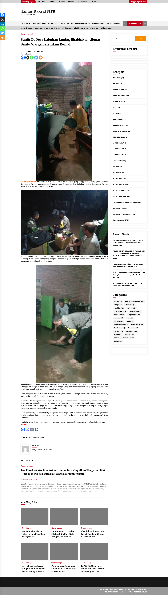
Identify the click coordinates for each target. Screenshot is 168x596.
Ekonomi (129, 305)
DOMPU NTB (117, 101)
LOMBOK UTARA (118, 155)
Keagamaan (135, 311)
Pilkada (118, 334)
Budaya (118, 301)
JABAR (115, 107)
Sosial (118, 341)
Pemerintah (137, 324)
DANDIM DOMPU (98, 23)
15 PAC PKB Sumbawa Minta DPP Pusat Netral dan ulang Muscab (92, 569)
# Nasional (71, 2)
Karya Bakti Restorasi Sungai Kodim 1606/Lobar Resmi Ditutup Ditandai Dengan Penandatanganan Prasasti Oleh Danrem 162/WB (34, 569)
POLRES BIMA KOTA (120, 184)
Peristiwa (131, 331)
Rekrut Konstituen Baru (124, 338)
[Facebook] (23, 57)
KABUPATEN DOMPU (82, 23)
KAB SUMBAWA (118, 119)
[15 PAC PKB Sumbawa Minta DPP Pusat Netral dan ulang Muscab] (94, 551)
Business (116, 84)
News (130, 318)
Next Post (25, 460)
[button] (125, 23)
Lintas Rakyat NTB (38, 11)
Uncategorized (27, 34)
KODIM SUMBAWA (119, 137)
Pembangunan (121, 324)
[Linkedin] (2, 24)
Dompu (118, 305)
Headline (119, 308)
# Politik (51, 2)
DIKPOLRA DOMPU (119, 95)
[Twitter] (36, 57)
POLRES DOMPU (118, 190)
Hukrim (131, 308)
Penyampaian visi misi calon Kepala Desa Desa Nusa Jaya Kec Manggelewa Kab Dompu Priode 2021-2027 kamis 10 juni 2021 (34, 534)
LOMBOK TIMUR (118, 149)
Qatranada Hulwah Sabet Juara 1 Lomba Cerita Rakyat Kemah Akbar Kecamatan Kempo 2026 (128, 242)
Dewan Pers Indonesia (134, 301)
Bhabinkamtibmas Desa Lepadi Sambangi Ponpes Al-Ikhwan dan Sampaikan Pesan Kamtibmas (93, 534)
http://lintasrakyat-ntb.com (42, 450)
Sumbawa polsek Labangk (122, 214)
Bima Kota (117, 78)
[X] (27, 57)
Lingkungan (134, 315)
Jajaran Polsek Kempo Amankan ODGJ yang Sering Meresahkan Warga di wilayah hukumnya (129, 274)
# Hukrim (93, 2)
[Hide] (1, 42)
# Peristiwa (41, 2)
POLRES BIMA (65, 23)
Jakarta (116, 113)
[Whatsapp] (32, 57)
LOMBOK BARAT (118, 143)
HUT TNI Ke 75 (120, 311)
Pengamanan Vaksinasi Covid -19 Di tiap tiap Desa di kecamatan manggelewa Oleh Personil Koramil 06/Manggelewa (63, 569)
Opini (130, 321)
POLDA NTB (26, 23)
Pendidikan (119, 328)
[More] (41, 57)
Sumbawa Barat (119, 208)
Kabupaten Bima (39, 23)
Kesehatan (119, 315)
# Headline (61, 2)
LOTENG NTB (53, 23)
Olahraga (118, 321)
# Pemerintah (82, 2)
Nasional (116, 167)
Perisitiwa (133, 328)
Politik (129, 334)
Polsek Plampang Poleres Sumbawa (126, 202)
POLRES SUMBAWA (113, 23)
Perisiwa (118, 331)
